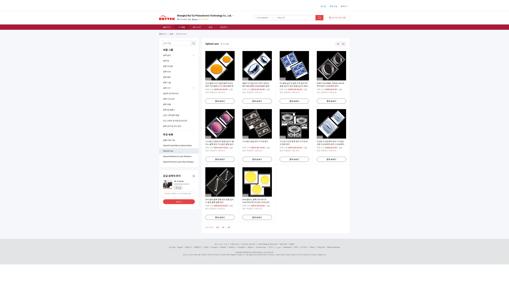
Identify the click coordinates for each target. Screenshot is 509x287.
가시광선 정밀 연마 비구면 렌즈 (255, 141)
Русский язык (261, 247)
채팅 (179, 188)
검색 (210, 27)
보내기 (179, 201)
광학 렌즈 (167, 55)
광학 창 (166, 60)
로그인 (323, 6)
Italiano (250, 247)
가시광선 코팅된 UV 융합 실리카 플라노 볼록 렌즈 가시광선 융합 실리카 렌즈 (219, 144)
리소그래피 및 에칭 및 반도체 (175, 120)
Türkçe (312, 247)
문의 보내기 (220, 101)
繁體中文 (198, 247)
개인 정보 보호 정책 (248, 244)
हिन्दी (295, 247)
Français (214, 247)
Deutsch (232, 247)
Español (223, 247)
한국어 (271, 247)
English (180, 247)
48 (229, 227)
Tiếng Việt (320, 247)
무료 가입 (333, 6)
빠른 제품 (283, 244)
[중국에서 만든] (176, 5)
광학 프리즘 (168, 66)
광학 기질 (167, 82)
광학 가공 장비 (169, 99)
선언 (225, 244)
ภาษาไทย (303, 247)
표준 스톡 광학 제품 (171, 115)
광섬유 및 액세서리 (171, 93)
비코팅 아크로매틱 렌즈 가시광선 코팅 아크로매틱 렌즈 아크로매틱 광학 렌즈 (330, 144)
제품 (183, 27)
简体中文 (188, 247)
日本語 (206, 247)
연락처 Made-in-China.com (267, 244)
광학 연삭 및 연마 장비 (172, 126)
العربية (278, 247)
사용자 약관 (234, 244)
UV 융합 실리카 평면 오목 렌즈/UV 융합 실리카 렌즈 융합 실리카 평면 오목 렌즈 (294, 86)
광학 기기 (167, 88)
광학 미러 (167, 71)
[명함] (194, 176)
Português (241, 247)
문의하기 (224, 27)
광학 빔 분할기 (169, 109)
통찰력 (291, 244)
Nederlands (287, 247)
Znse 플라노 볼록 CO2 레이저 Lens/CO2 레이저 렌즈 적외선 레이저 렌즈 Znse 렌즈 (256, 202)
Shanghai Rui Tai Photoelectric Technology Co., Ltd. (204, 15)
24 (217, 227)
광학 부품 (167, 104)
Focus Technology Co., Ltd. (257, 252)
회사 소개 (197, 27)
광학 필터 (167, 77)
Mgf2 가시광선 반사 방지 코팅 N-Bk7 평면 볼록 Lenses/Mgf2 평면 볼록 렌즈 (257, 86)
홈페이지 (166, 27)
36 (223, 227)
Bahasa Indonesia (333, 247)
